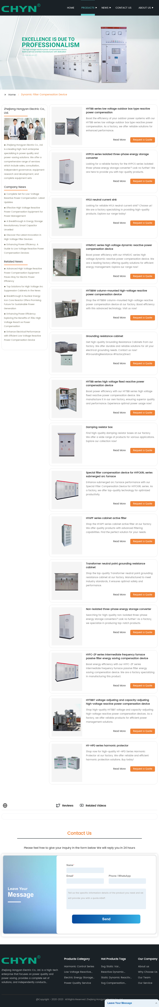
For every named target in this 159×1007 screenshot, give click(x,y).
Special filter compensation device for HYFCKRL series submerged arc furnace (119, 474)
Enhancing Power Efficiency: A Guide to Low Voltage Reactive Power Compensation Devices (24, 249)
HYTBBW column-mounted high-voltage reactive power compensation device (116, 292)
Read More (119, 140)
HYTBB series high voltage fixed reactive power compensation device (115, 383)
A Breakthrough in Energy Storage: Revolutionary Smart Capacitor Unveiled (23, 225)
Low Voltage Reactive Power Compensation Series (77, 972)
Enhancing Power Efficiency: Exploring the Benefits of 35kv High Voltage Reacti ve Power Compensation (22, 320)
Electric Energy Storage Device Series (78, 977)
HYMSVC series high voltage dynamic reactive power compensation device (119, 247)
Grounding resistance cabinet (104, 336)
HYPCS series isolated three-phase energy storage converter (117, 156)
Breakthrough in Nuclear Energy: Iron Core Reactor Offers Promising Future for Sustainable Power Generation (22, 302)
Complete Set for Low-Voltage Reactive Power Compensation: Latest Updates (24, 198)
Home (70, 8)
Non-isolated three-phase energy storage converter (118, 609)
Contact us (123, 8)
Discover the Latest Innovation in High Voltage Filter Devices (22, 237)
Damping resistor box (99, 427)
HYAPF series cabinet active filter (106, 518)
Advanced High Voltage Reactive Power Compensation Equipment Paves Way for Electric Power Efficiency (23, 275)
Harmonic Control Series (79, 966)
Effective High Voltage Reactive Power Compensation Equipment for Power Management (23, 212)
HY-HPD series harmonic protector (107, 746)
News (105, 8)
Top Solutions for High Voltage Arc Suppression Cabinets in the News (23, 289)
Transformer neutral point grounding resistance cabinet (115, 565)
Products (87, 8)
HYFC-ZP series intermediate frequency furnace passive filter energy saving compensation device (117, 656)
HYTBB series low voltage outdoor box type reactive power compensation (118, 111)
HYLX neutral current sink (101, 200)
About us (145, 8)
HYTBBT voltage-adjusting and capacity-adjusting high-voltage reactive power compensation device (118, 702)
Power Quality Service (77, 983)
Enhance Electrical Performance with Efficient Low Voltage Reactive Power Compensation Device (22, 336)
